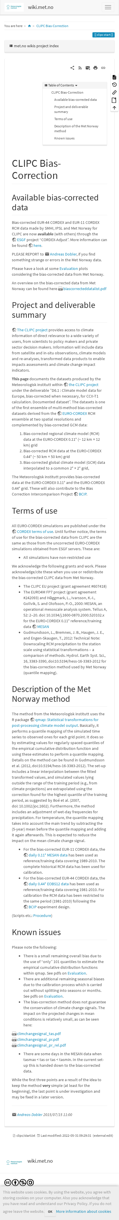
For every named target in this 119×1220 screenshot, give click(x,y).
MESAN (43, 626)
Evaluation (69, 268)
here (37, 245)
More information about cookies (83, 1211)
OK (50, 1211)
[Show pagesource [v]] (114, 76)
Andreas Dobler (63, 254)
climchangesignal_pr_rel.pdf (41, 1045)
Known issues (64, 138)
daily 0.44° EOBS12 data (49, 883)
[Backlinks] (114, 92)
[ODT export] (114, 99)
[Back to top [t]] (114, 107)
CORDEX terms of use (35, 531)
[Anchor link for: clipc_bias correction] (63, 174)
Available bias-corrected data (75, 99)
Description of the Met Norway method (76, 128)
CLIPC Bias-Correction (52, 26)
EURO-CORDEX (74, 413)
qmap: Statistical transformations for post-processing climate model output (55, 722)
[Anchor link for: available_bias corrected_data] (32, 206)
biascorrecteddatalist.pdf (84, 288)
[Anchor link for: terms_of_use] (61, 510)
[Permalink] (103, 67)
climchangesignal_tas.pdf (39, 1033)
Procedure (42, 915)
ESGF (21, 239)
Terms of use (63, 119)
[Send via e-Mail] (87, 67)
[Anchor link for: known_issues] (65, 931)
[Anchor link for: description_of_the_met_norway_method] (74, 698)
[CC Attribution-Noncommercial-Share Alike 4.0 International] (19, 1182)
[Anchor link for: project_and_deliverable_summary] (50, 314)
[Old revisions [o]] (114, 84)
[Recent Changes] (80, 67)
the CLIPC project (83, 384)
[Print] (95, 67)
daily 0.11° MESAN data (48, 855)
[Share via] (72, 67)
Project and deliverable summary (71, 109)
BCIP (82, 494)
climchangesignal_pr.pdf (38, 1039)
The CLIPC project (32, 329)
